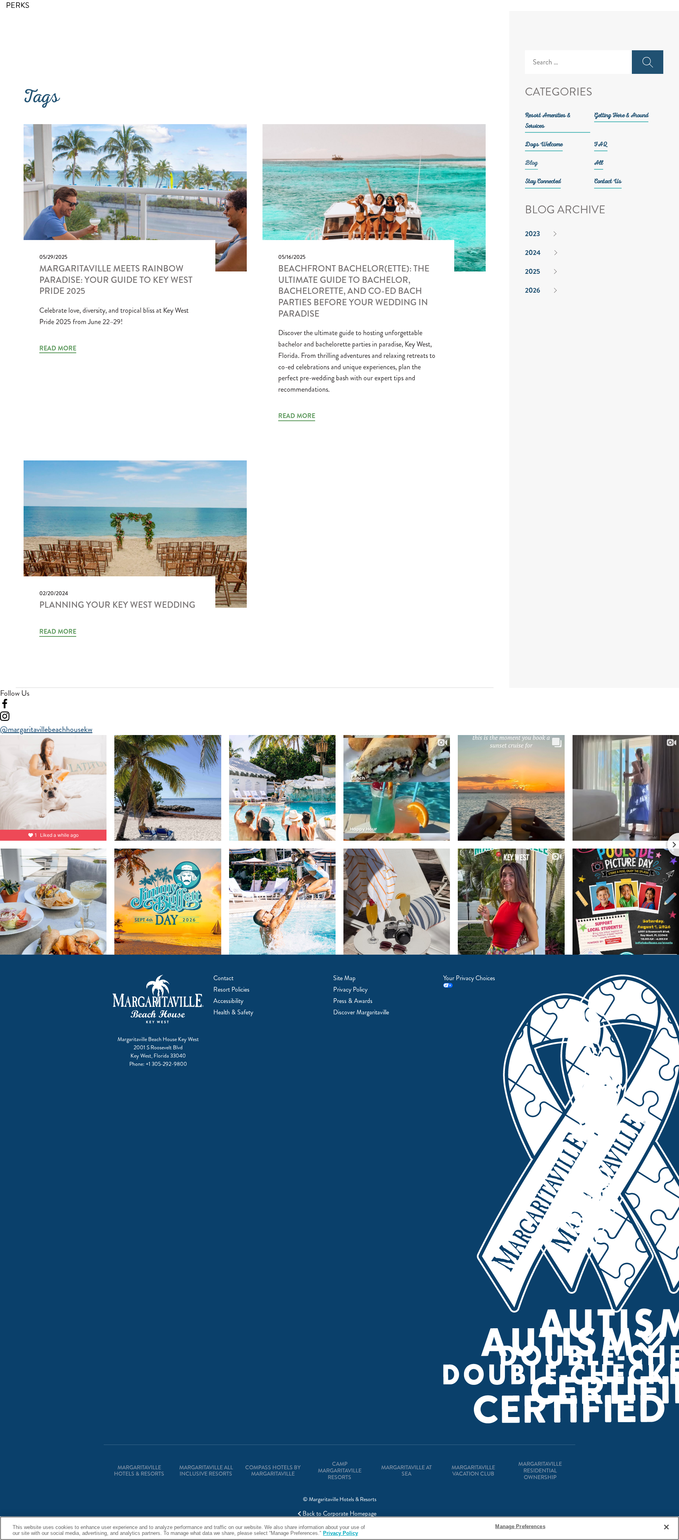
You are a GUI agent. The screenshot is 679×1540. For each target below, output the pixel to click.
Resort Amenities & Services (548, 121)
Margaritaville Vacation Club (473, 1470)
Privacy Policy (350, 989)
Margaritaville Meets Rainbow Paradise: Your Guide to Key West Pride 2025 (116, 279)
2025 (532, 271)
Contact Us (608, 182)
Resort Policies (231, 989)
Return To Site (58, 9)
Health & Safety (233, 1012)
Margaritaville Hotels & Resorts (139, 1470)
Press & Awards (353, 1001)
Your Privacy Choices (469, 978)
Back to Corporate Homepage (339, 1514)
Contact (223, 978)
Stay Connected (543, 182)
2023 (532, 234)
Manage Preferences (520, 1526)
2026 (532, 290)
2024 (533, 253)
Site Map (344, 978)
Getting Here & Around (621, 116)
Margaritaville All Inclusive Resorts (206, 1470)
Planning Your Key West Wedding (117, 605)
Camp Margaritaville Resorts (340, 1470)
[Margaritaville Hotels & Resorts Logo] (53, 37)
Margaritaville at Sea (406, 1470)
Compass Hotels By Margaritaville (273, 1470)
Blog (531, 163)
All (598, 163)
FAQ (600, 145)
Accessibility (228, 1001)
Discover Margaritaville (361, 1012)
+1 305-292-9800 (166, 1064)
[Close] (666, 1527)
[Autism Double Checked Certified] (472, 1209)
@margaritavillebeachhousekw (46, 729)
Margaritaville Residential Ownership (540, 1470)
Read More (57, 348)
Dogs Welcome (544, 145)
